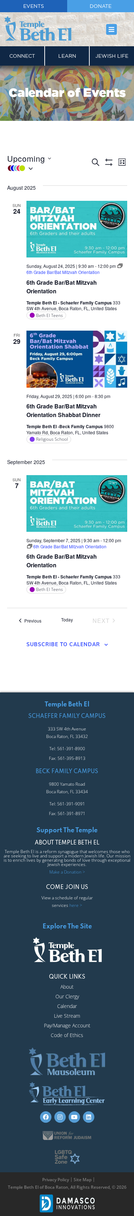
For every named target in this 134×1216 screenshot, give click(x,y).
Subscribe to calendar (63, 644)
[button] (112, 29)
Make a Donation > (67, 872)
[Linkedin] (88, 1117)
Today (67, 620)
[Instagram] (60, 1117)
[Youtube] (74, 1117)
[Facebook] (45, 1117)
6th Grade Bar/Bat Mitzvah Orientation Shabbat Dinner (63, 410)
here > (75, 905)
